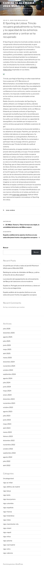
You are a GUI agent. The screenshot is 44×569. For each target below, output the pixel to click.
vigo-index (7, 520)
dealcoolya (23, 20)
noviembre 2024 (9, 366)
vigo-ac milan (8, 483)
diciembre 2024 (9, 362)
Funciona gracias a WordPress (13, 564)
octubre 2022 (8, 449)
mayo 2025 (7, 349)
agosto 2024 (7, 378)
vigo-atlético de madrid (11, 487)
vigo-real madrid (9, 545)
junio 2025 (7, 345)
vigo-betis (6, 495)
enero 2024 (7, 395)
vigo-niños (10, 210)
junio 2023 (7, 420)
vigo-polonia (7, 541)
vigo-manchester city (11, 524)
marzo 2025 (7, 358)
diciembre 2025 (9, 333)
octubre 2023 (8, 407)
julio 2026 (6, 329)
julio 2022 (6, 461)
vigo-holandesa (8, 516)
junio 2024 (7, 387)
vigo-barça (7, 491)
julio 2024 (6, 382)
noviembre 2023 (9, 403)
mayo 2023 (7, 424)
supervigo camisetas (19, 195)
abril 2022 (6, 465)
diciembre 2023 (9, 399)
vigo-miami (7, 528)
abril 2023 (6, 428)
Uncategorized (8, 478)
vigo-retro (6, 549)
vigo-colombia (8, 503)
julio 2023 (6, 416)
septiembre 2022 (9, 453)
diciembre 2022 (9, 440)
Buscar (5, 248)
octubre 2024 (8, 370)
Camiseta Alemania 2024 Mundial (19, 4)
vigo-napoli (7, 532)
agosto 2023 (7, 411)
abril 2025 (6, 353)
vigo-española (8, 508)
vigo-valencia (8, 553)
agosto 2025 (7, 337)
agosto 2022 (7, 457)
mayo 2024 (7, 391)
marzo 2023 (7, 432)
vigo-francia (7, 512)
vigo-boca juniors (9, 499)
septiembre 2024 (9, 374)
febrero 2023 (8, 436)
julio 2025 (6, 341)
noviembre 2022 (9, 445)
